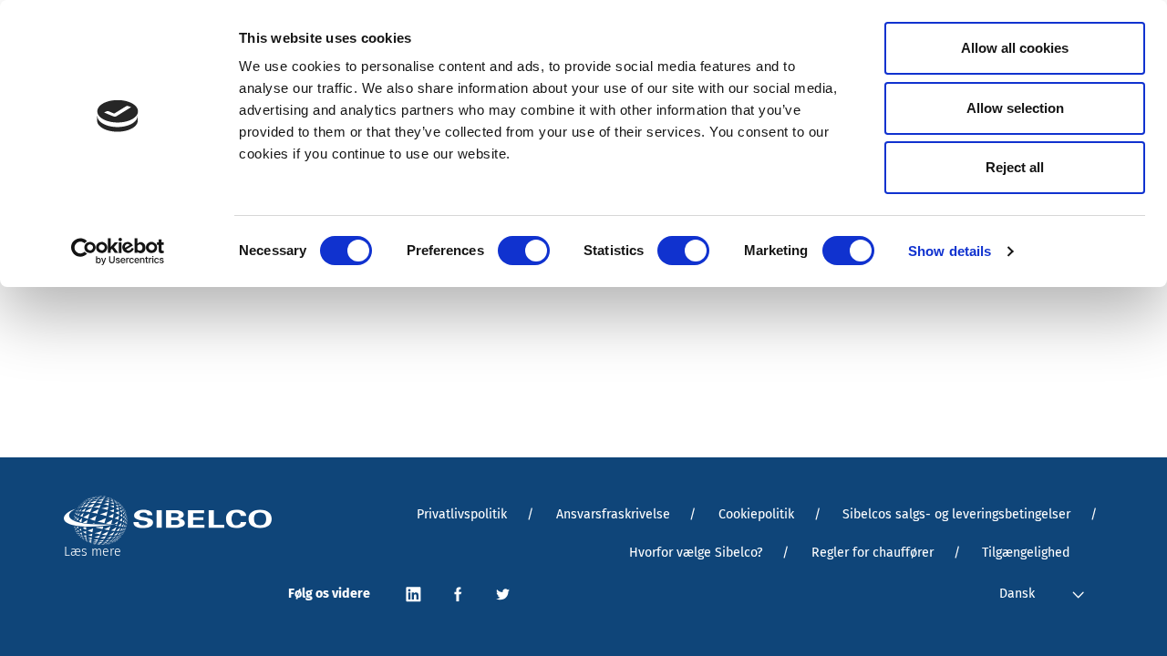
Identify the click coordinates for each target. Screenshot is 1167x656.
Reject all (1015, 167)
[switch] (524, 250)
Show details (949, 251)
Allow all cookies (1015, 48)
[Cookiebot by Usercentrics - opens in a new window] (118, 251)
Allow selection (1015, 108)
